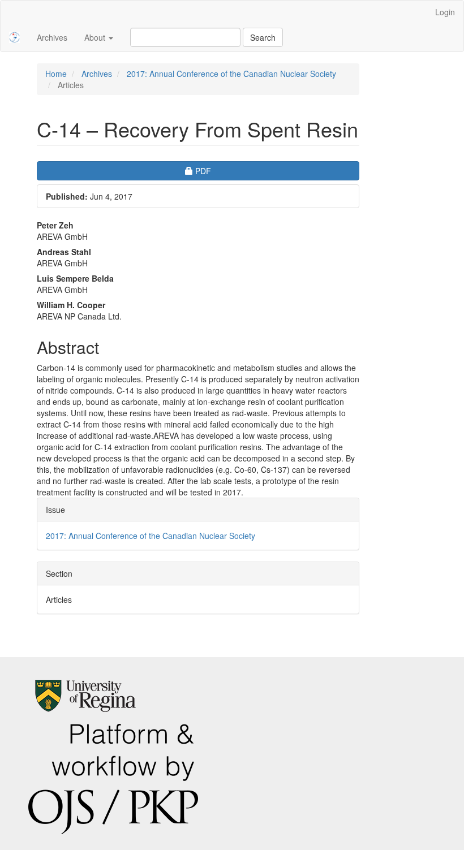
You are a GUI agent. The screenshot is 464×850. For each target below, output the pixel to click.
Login (445, 12)
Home (56, 73)
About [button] (96, 37)
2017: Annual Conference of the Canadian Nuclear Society (231, 73)
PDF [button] (234, 170)
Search (263, 37)
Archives (52, 37)
